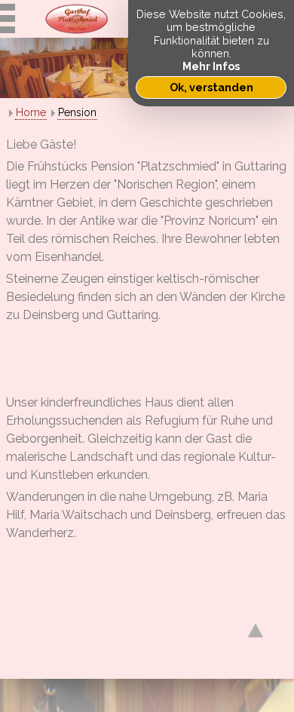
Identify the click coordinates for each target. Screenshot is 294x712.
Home (31, 112)
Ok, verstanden (211, 87)
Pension (77, 112)
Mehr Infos (211, 66)
